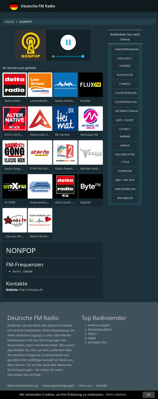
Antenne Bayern (99, 325)
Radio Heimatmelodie (70, 101)
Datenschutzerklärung (22, 386)
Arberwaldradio (40, 202)
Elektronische (126, 102)
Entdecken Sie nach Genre (125, 36)
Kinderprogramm (126, 49)
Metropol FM (89, 135)
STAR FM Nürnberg (43, 168)
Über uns (85, 386)
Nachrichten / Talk (125, 158)
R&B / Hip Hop (125, 180)
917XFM (10, 202)
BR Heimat (62, 135)
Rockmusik (125, 198)
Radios (9, 22)
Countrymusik (126, 93)
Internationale (126, 111)
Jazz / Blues (125, 120)
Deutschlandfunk (100, 329)
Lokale (125, 145)
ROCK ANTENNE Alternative (24, 135)
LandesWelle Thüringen (46, 101)
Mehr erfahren (116, 394)
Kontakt (101, 386)
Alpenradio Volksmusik (45, 135)
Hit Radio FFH (97, 342)
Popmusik (125, 171)
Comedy (125, 84)
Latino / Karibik (125, 132)
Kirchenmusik (125, 189)
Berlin (17, 271)
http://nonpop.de (31, 290)
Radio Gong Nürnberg (20, 168)
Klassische (125, 75)
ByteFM (85, 202)
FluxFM (85, 101)
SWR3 (92, 338)
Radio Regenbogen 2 (69, 168)
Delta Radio (12, 101)
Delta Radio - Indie (68, 202)
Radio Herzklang (41, 236)
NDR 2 (92, 334)
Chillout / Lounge (125, 62)
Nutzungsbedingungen (58, 386)
